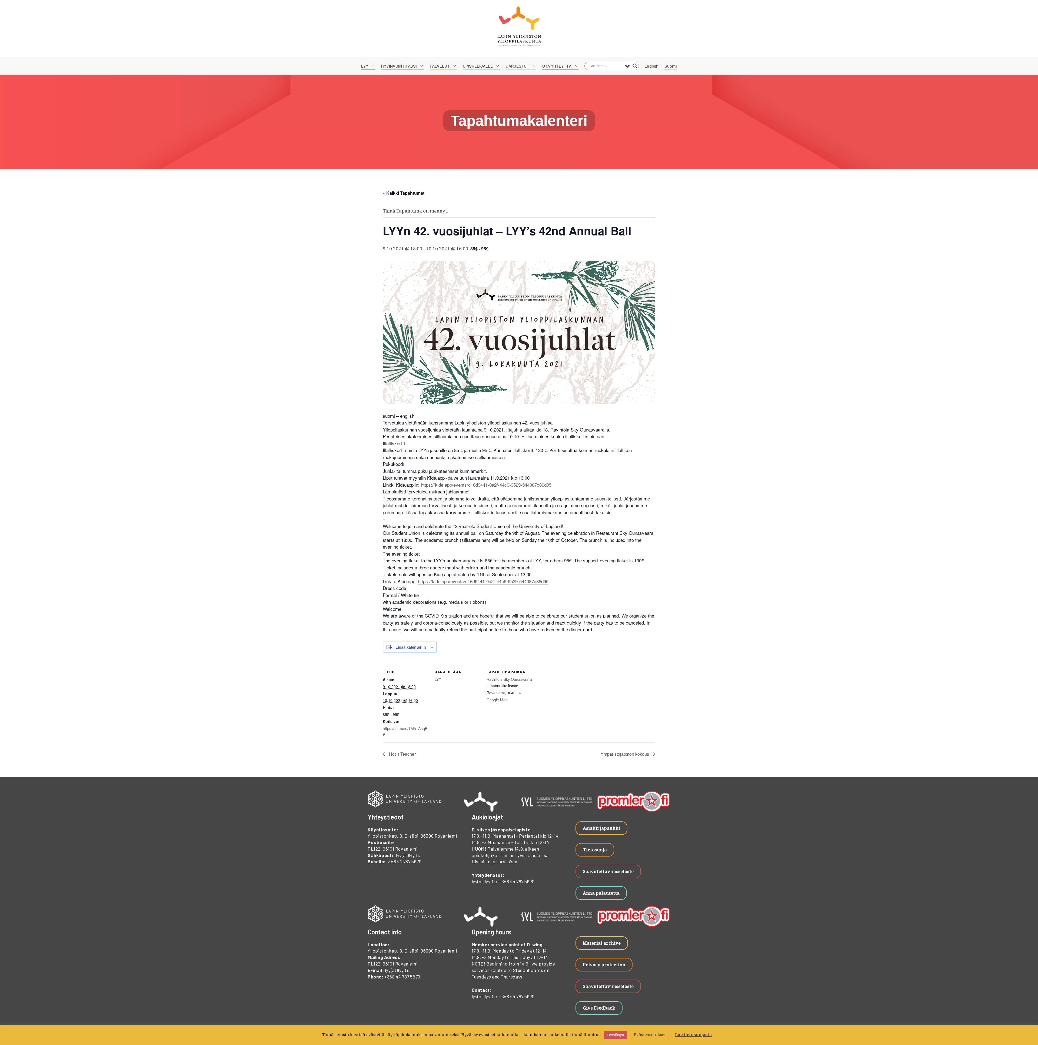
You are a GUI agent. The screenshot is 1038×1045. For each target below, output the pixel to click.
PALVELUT (440, 65)
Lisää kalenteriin (410, 647)
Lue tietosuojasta (693, 1034)
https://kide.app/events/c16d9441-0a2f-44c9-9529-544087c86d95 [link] (486, 484)
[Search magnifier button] (635, 66)
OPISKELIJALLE (478, 65)
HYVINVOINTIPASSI (399, 65)
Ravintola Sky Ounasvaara (509, 679)
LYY (364, 65)
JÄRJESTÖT (517, 65)
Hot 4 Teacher (402, 754)
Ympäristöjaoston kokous (625, 754)
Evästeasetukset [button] (650, 1034)
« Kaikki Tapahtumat (403, 193)
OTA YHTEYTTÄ (556, 65)
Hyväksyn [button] (615, 1034)
